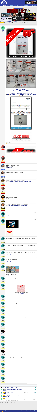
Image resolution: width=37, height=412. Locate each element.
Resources (18, 5)
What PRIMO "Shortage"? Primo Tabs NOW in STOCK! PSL (11, 387)
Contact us (25, 410)
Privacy (4, 410)
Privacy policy (31, 410)
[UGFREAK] (18, 18)
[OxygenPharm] (30, 18)
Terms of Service (13, 410)
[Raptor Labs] (7, 18)
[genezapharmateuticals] (24, 10)
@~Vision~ (18, 154)
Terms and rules (28, 410)
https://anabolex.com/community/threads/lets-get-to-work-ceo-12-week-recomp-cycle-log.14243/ (20, 181)
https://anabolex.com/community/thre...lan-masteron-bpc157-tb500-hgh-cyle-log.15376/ (18, 205)
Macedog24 (4, 394)
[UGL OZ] (30, 14)
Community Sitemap (21, 410)
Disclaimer (6, 410)
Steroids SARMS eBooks (13, 5)
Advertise (2, 410)
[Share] (34, 212)
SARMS (30, 5)
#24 (35, 329)
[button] (8, 5)
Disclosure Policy (9, 410)
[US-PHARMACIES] (18, 14)
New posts (1, 6)
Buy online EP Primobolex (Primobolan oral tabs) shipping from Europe (21, 92)
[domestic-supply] (7, 14)
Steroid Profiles (26, 5)
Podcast (22, 5)
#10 (35, 212)
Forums (5, 5)
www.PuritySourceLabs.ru (9, 215)
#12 (35, 237)
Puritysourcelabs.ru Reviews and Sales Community (13, 394)
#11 (35, 219)
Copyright (17, 410)
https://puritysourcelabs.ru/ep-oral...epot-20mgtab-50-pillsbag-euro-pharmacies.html (21, 93)
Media (7, 5)
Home (1, 5)
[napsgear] (12, 10)
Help (34, 410)
